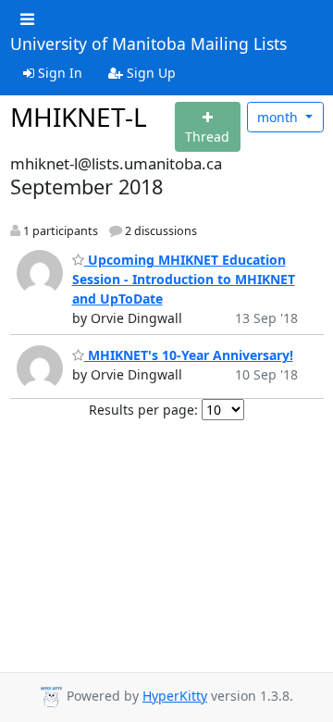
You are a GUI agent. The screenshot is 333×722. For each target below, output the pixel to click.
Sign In (58, 72)
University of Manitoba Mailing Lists (148, 44)
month (279, 117)
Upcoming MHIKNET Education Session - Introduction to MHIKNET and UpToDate (183, 279)
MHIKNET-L (78, 116)
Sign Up (149, 72)
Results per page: (143, 409)
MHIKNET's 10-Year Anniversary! (188, 355)
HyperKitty (174, 695)
